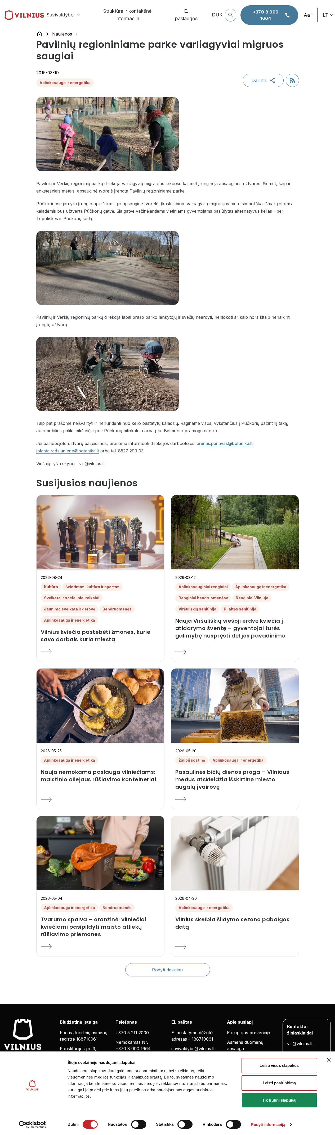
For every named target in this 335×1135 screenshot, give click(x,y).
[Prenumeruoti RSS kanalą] (292, 80)
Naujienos (62, 34)
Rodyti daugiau (167, 969)
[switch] (138, 1124)
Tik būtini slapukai (279, 1100)
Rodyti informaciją (268, 1124)
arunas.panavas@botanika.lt (225, 443)
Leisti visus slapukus (279, 1065)
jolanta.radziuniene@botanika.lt (67, 450)
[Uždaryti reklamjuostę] (329, 1060)
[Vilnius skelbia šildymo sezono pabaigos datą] (234, 946)
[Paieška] (230, 15)
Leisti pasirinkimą (279, 1083)
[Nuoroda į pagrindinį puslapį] (39, 34)
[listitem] (100, 635)
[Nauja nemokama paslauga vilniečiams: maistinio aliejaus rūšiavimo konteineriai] (100, 799)
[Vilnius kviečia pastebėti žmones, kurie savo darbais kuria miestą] (100, 651)
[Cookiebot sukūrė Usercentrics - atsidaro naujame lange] (32, 1125)
